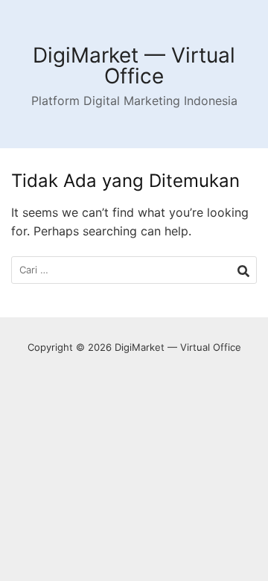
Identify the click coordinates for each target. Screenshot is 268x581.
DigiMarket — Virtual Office (134, 65)
